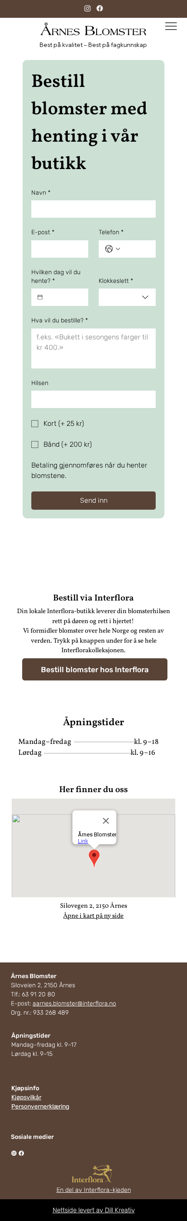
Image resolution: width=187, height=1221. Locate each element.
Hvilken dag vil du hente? (55, 277)
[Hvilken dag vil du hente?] (40, 297)
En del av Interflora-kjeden (94, 1190)
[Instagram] (87, 8)
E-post (42, 232)
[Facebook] (99, 8)
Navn (40, 192)
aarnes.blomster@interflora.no (74, 1003)
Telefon (111, 232)
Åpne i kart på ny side (93, 916)
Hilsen (39, 383)
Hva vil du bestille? (59, 320)
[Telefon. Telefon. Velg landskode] (112, 249)
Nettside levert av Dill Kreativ (94, 1210)
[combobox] (127, 297)
